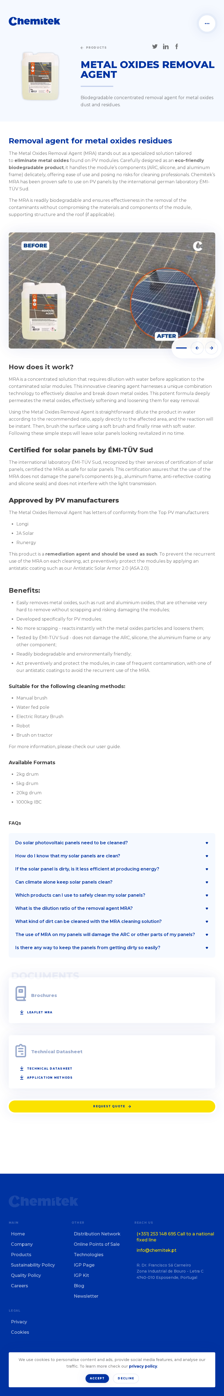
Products (21, 1254)
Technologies (89, 1254)
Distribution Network (97, 1233)
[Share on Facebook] (176, 46)
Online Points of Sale (97, 1244)
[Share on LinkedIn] (166, 46)
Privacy (19, 1321)
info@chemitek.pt (156, 1250)
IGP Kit (81, 1275)
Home (18, 1233)
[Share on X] (155, 46)
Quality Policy (26, 1275)
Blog (79, 1285)
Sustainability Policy (33, 1265)
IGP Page (84, 1265)
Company (22, 1244)
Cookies (20, 1332)
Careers (19, 1285)
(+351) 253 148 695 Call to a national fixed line (175, 1236)
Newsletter (86, 1296)
